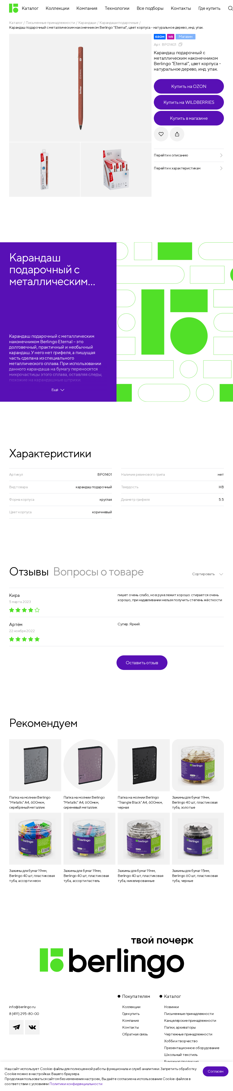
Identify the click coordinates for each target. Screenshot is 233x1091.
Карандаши (87, 22)
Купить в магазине (189, 118)
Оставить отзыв (142, 662)
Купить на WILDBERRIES (189, 102)
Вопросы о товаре (98, 571)
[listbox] (208, 574)
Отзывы (28, 571)
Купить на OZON (188, 86)
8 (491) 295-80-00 (24, 1014)
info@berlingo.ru (22, 1007)
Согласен (215, 1071)
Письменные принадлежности (50, 22)
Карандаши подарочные (118, 22)
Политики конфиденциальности (75, 1084)
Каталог (16, 22)
